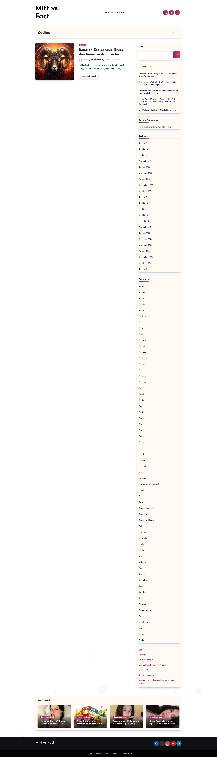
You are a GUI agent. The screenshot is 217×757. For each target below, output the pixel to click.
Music (141, 550)
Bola (141, 322)
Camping (142, 340)
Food (141, 436)
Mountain (143, 538)
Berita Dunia (144, 316)
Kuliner (142, 526)
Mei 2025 (143, 209)
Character (143, 358)
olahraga (142, 562)
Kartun (142, 502)
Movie (141, 544)
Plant (141, 568)
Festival (142, 418)
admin (85, 60)
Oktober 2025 (144, 179)
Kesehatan (143, 514)
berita (141, 310)
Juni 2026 (143, 149)
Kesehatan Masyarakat (148, 520)
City (140, 370)
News (141, 556)
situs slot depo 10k (146, 660)
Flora (141, 430)
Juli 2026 (143, 143)
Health (141, 454)
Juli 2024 (143, 269)
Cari (141, 47)
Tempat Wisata (145, 610)
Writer (141, 634)
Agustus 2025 (145, 191)
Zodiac (83, 45)
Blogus (115, 753)
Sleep (141, 586)
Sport (141, 598)
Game (141, 442)
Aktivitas (142, 286)
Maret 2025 (144, 221)
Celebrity (143, 346)
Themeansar (126, 753)
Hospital (142, 466)
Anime (141, 298)
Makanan (142, 532)
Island (141, 490)
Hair (140, 448)
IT (139, 496)
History (142, 460)
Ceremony (143, 352)
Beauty (142, 304)
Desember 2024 (145, 239)
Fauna (141, 406)
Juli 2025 (143, 197)
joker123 (142, 655)
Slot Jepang (144, 592)
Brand (141, 334)
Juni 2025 (143, 203)
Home (106, 13)
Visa (140, 628)
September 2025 (146, 185)
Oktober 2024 (145, 251)
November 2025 (145, 173)
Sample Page (117, 13)
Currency (143, 382)
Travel (141, 616)
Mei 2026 (143, 155)
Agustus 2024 (145, 263)
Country (142, 376)
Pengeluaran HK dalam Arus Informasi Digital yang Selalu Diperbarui (158, 92)
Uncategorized (145, 622)
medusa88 (143, 670)
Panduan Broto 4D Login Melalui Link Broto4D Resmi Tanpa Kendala (158, 75)
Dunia (141, 400)
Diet (140, 388)
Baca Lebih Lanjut (88, 76)
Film (140, 424)
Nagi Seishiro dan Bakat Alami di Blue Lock (157, 110)
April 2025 (143, 215)
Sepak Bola (143, 580)
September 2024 (146, 257)
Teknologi (143, 604)
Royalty (142, 574)
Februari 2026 (145, 161)
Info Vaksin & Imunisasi (149, 484)
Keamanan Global (146, 508)
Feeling (142, 412)
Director (142, 394)
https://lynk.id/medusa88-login (152, 665)
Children (142, 364)
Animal (142, 292)
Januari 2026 (144, 167)
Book (141, 328)
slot (140, 650)
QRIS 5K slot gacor (146, 675)
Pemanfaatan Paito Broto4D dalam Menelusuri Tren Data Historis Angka (159, 83)
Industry (142, 478)
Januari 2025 (144, 233)
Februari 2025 (145, 227)
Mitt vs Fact (44, 742)
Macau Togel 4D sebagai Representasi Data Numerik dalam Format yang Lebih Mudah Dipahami (157, 101)
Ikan (140, 472)
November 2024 (146, 245)
